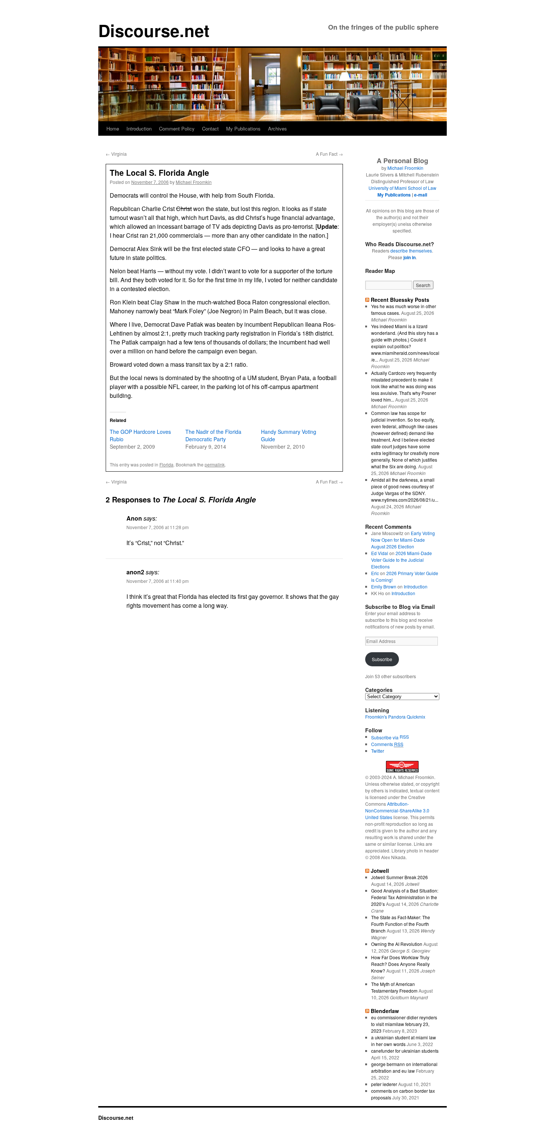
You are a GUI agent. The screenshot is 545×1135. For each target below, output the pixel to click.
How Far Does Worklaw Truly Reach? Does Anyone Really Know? (400, 964)
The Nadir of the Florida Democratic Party (213, 435)
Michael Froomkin (194, 182)
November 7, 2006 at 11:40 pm (157, 581)
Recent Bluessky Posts (400, 299)
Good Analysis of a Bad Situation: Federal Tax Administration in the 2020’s (404, 897)
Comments (387, 744)
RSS (404, 736)
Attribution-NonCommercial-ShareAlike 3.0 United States (397, 810)
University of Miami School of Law (402, 188)
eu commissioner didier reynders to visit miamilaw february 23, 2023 (404, 1024)
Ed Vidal (379, 553)
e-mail (420, 194)
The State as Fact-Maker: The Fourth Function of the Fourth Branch (400, 924)
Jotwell (380, 870)
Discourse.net (153, 30)
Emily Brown (383, 586)
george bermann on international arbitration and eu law (404, 1067)
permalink (215, 464)
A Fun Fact (329, 154)
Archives (277, 128)
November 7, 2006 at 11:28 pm (157, 527)
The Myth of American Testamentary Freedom (394, 987)
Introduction (139, 128)
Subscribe (382, 659)
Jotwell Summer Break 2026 (399, 877)
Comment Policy (177, 128)
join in (409, 257)
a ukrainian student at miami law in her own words (403, 1040)
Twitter (377, 751)
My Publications (243, 128)
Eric (375, 573)
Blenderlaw (385, 1010)
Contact (210, 128)
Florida (166, 464)
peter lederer (384, 1084)
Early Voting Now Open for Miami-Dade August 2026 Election (403, 540)
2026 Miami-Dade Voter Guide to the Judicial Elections (401, 560)
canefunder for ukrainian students (405, 1050)
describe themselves (411, 250)
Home (112, 128)
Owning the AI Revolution (396, 944)
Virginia (116, 154)
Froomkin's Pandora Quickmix (395, 716)
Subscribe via (385, 737)
